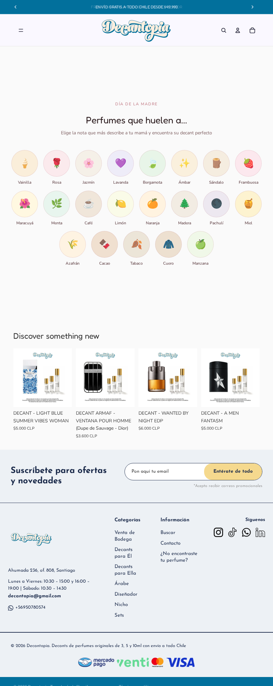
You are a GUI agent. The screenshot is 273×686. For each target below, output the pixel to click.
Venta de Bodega (125, 536)
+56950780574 (30, 607)
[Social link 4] (260, 532)
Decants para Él (124, 553)
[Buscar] (223, 30)
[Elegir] (62, 397)
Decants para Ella (125, 570)
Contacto (170, 543)
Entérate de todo (233, 471)
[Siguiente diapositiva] (64, 377)
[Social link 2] (232, 532)
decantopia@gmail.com (34, 596)
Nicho (121, 604)
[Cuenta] (237, 30)
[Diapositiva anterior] (20, 377)
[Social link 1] (218, 532)
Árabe (122, 583)
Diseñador (126, 594)
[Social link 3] (246, 532)
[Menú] (21, 30)
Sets (119, 615)
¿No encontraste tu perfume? (178, 557)
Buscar (167, 532)
